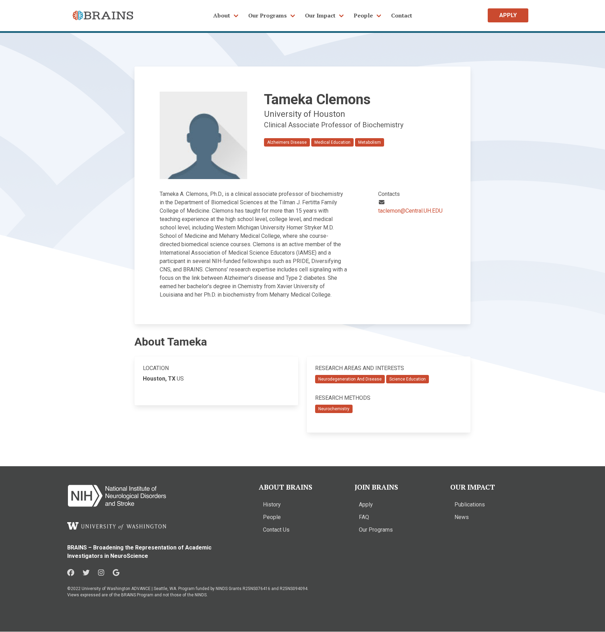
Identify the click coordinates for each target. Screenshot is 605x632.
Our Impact (320, 15)
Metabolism (369, 142)
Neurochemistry (333, 408)
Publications (469, 504)
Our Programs (267, 15)
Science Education (407, 379)
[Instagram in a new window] (101, 573)
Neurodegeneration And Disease (350, 379)
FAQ (364, 517)
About (221, 15)
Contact (401, 15)
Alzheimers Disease (287, 142)
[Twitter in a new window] (86, 573)
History (272, 504)
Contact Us (276, 529)
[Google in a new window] (116, 573)
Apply (366, 504)
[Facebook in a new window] (70, 573)
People (363, 15)
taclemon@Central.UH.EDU (410, 210)
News (461, 517)
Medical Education (332, 142)
